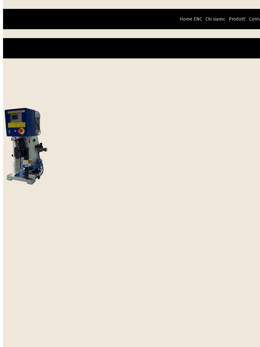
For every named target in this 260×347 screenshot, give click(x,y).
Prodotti (237, 19)
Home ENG (191, 19)
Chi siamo (215, 19)
